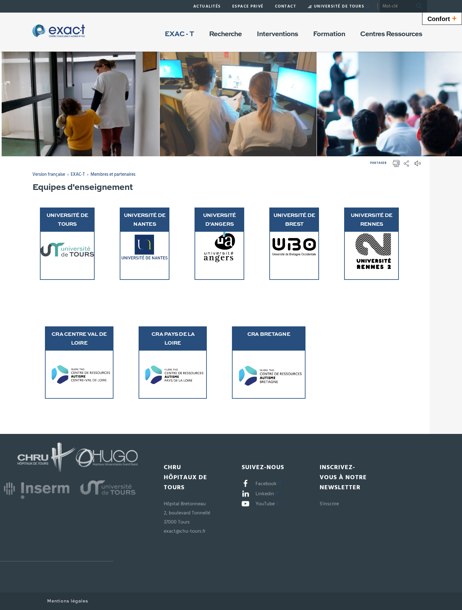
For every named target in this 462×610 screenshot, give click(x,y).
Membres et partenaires (113, 174)
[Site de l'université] (56, 548)
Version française (48, 174)
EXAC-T (78, 174)
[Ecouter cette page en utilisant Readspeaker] (418, 165)
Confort (442, 18)
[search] (395, 6)
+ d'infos (79, 240)
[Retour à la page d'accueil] (58, 31)
